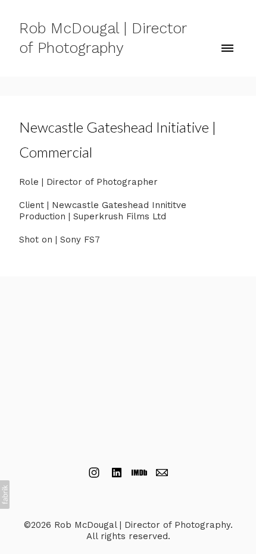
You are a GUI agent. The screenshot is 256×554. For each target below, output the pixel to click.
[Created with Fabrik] (5, 494)
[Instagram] (94, 472)
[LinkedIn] (116, 472)
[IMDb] (139, 472)
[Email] (161, 472)
